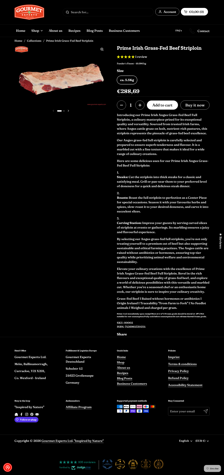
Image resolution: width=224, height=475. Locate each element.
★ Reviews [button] (221, 241)
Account (170, 12)
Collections (34, 40)
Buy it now (195, 105)
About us (123, 367)
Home (18, 40)
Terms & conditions (182, 364)
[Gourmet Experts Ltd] (29, 12)
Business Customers (132, 383)
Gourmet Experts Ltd (57, 441)
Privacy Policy (178, 371)
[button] (121, 105)
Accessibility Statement (185, 385)
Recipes (122, 373)
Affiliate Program (79, 407)
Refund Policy (178, 378)
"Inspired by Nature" (88, 441)
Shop (120, 362)
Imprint (174, 357)
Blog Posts (124, 378)
